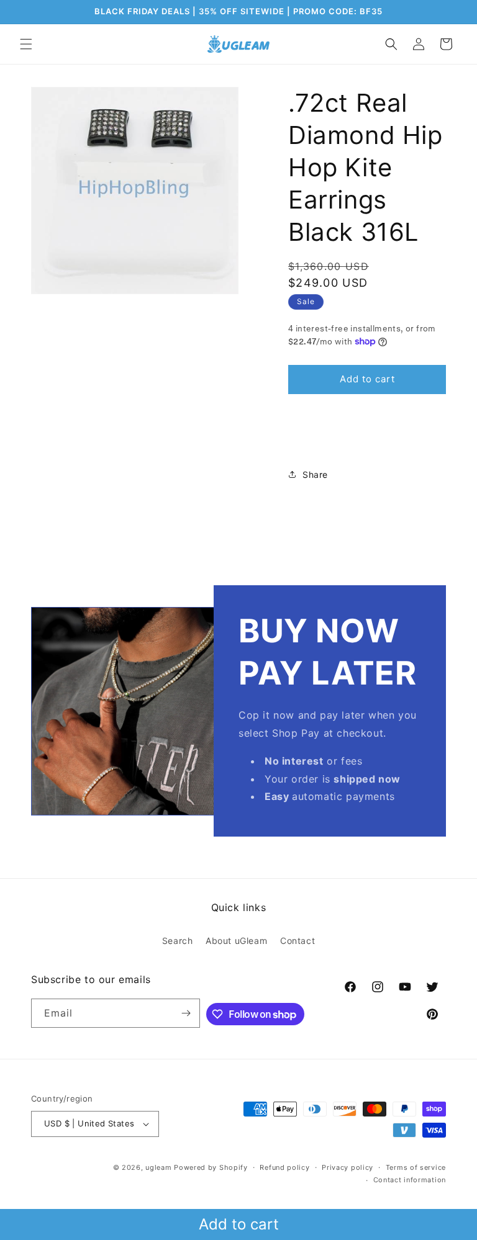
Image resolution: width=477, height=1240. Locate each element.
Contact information (409, 1179)
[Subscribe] (185, 1013)
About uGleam (236, 940)
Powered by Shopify (211, 1167)
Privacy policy (347, 1167)
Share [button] (315, 474)
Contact (297, 940)
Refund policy (284, 1167)
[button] (26, 44)
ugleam (158, 1167)
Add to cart (239, 1224)
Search (177, 940)
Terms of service (416, 1167)
